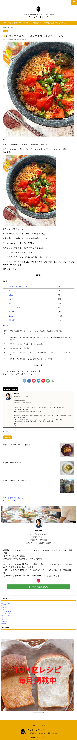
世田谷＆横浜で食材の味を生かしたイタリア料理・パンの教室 (41, 733)
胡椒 (10, 303)
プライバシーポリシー (43, 725)
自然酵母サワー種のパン (15, 498)
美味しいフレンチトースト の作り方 (16, 445)
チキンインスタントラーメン (18, 286)
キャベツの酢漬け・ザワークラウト (16, 480)
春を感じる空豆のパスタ (12, 463)
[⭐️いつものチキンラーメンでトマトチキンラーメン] (38, 381)
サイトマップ (31, 725)
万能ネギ (11, 312)
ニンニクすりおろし (15, 307)
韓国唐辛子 (12, 320)
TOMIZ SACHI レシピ (38, 712)
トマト (11, 295)
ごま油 (11, 316)
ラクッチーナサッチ (38, 17)
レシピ (6, 431)
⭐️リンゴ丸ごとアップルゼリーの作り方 (21, 500)
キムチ (11, 299)
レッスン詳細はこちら (38, 587)
